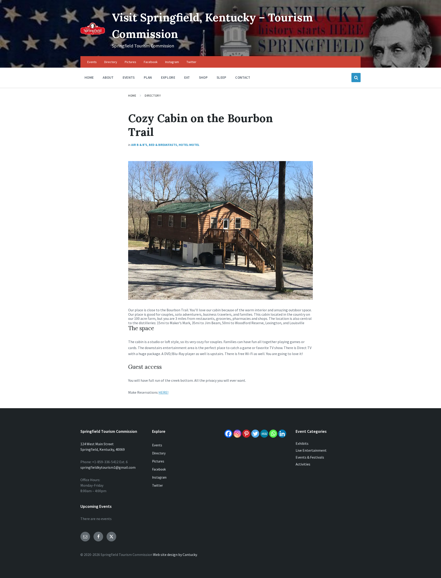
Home (132, 96)
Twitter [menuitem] (191, 62)
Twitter (157, 485)
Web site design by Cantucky (175, 554)
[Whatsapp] (273, 434)
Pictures (158, 461)
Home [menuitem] (89, 77)
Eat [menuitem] (187, 77)
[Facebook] (228, 434)
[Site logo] (92, 33)
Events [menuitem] (92, 62)
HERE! (163, 392)
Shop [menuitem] (203, 77)
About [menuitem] (108, 77)
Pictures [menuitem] (130, 62)
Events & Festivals (310, 457)
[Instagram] (237, 434)
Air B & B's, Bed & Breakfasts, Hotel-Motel (165, 145)
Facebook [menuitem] (151, 62)
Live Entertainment (311, 450)
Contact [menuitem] (242, 77)
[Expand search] (356, 77)
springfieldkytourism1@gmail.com (108, 467)
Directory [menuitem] (110, 62)
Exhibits (302, 443)
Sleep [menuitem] (221, 77)
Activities (303, 464)
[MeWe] (264, 434)
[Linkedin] (282, 434)
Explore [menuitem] (168, 77)
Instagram (159, 477)
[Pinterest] (246, 434)
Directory (153, 96)
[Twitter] (255, 434)
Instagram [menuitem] (172, 62)
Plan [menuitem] (148, 77)
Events (157, 445)
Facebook (159, 469)
